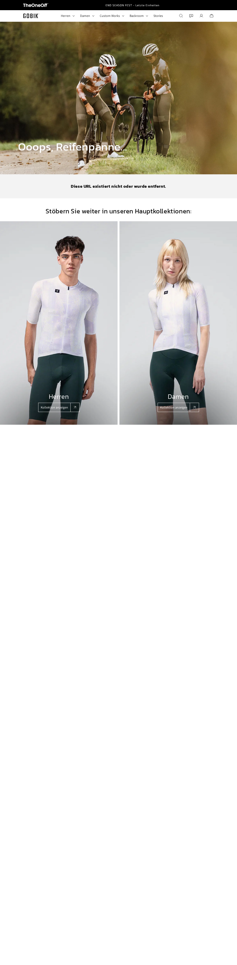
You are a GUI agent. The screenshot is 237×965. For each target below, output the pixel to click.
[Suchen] (181, 16)
